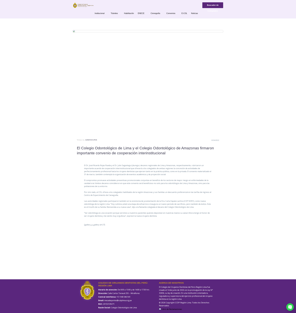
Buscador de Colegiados (213, 6)
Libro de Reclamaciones (171, 309)
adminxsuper (91, 140)
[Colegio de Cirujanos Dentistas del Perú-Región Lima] (83, 5)
